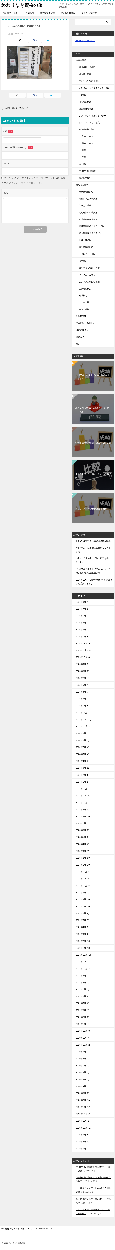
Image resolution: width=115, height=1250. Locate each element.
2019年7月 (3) (82, 1148)
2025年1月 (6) (82, 706)
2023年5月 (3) (82, 837)
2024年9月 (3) (82, 733)
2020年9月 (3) (82, 1052)
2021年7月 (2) (82, 989)
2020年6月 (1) (82, 1072)
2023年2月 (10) (83, 858)
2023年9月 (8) (82, 809)
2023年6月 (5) (82, 830)
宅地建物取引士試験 (88, 212)
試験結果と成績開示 (85, 323)
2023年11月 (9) (83, 795)
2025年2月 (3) (82, 698)
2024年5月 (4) (82, 754)
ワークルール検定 (87, 275)
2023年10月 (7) (83, 802)
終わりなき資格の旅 (22, 5)
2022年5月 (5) (82, 920)
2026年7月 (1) (82, 609)
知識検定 (83, 295)
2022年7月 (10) (83, 906)
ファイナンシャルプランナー (92, 115)
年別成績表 (29, 13)
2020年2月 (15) (83, 1100)
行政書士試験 (85, 205)
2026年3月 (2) (82, 622)
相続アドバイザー (90, 143)
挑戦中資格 (81, 60)
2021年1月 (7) (82, 1024)
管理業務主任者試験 (88, 219)
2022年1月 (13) (83, 948)
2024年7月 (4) (82, 747)
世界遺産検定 (85, 288)
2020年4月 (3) (82, 1086)
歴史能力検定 (85, 178)
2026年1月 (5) (82, 636)
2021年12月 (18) (84, 955)
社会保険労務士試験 (88, 198)
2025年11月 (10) (83, 650)
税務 (84, 157)
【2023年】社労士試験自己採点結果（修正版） (92, 377)
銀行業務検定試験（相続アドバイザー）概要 (92, 410)
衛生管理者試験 (86, 247)
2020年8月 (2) (82, 1058)
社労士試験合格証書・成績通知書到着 (93, 443)
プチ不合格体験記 (89, 13)
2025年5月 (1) (82, 685)
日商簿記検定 (85, 101)
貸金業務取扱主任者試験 (90, 233)
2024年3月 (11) (83, 768)
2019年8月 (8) (82, 1141)
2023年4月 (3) (82, 844)
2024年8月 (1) (82, 740)
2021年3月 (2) (82, 1010)
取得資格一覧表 (10, 13)
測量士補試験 (85, 240)
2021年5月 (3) (82, 1003)
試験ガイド (81, 337)
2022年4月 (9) (82, 927)
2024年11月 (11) (83, 719)
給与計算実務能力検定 (89, 268)
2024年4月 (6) (82, 761)
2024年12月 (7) (83, 712)
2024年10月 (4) (83, 726)
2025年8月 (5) (82, 671)
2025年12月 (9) (83, 643)
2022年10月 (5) (83, 885)
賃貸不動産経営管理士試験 (91, 226)
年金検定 (83, 95)
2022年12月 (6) (83, 871)
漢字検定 (83, 164)
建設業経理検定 (86, 109)
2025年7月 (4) (82, 678)
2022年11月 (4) (83, 879)
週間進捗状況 (82, 330)
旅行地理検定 (85, 309)
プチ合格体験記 (68, 13)
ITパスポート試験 (87, 254)
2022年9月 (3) (82, 892)
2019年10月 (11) (83, 1128)
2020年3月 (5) (82, 1093)
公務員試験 (81, 316)
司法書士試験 (85, 74)
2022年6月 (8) (82, 913)
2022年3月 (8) (82, 934)
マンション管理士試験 (89, 81)
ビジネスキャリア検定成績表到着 (91, 509)
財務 (84, 150)
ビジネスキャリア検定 (89, 122)
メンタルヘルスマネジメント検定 (94, 88)
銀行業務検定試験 (87, 129)
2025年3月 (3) (82, 692)
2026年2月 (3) (82, 629)
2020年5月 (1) (82, 1079)
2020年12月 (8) (83, 1031)
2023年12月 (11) (83, 789)
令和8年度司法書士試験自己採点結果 (93, 541)
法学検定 (83, 261)
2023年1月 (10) (83, 865)
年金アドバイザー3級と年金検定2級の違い (93, 476)
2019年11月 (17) (83, 1121)
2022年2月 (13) (83, 941)
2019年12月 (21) (84, 1114)
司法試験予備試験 (87, 67)
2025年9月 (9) (82, 664)
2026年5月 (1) (82, 616)
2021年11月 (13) (83, 961)
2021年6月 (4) (82, 996)
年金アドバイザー (90, 136)
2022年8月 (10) (83, 899)
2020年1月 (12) (83, 1107)
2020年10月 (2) (83, 1045)
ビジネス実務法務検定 (89, 282)
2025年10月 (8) (83, 657)
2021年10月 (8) (83, 968)
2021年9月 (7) (82, 975)
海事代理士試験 (86, 192)
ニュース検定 (85, 302)
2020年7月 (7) (82, 1065)
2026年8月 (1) (82, 602)
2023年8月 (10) (83, 816)
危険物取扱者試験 (87, 171)
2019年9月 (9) (82, 1134)
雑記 (78, 344)
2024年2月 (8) (82, 775)
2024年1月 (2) (82, 782)
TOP (17, 1229)
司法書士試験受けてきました (16, 108)
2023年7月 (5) (82, 823)
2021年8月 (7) (82, 982)
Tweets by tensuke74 (85, 40)
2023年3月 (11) (83, 851)
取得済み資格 (82, 185)
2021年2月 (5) (82, 1017)
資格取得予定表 (47, 13)
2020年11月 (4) (83, 1038)
